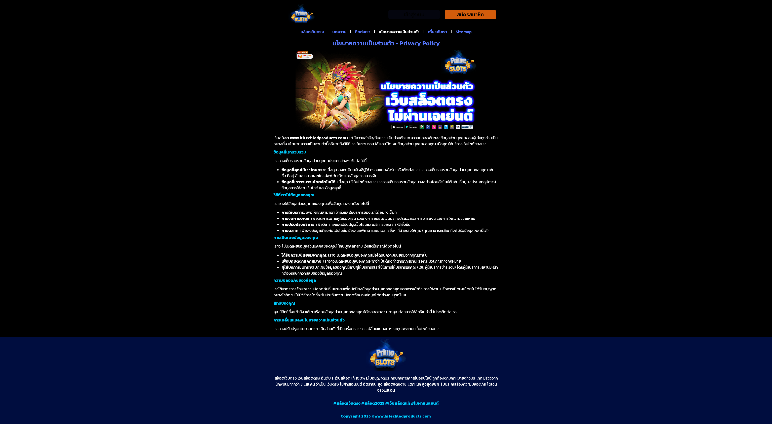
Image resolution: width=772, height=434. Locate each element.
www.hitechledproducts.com (403, 416)
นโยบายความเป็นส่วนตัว (399, 32)
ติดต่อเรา (362, 32)
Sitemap (464, 32)
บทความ (339, 32)
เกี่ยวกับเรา (437, 32)
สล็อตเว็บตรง (312, 32)
